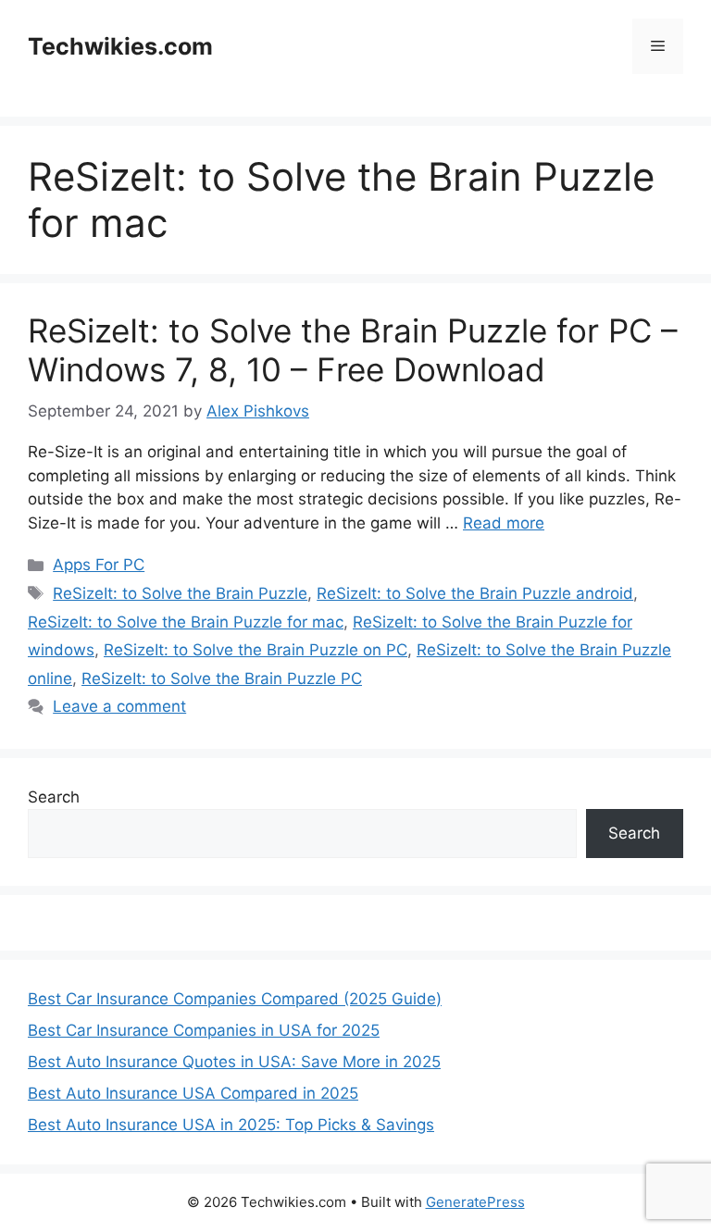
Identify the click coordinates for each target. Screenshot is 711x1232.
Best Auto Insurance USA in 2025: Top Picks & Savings (231, 1124)
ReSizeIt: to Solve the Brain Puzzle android (475, 593)
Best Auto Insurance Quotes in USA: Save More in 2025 (234, 1061)
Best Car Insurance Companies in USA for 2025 (204, 1030)
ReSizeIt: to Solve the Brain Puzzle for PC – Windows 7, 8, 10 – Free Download (353, 350)
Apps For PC (98, 564)
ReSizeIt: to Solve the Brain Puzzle (180, 593)
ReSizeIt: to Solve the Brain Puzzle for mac (185, 622)
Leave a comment (119, 706)
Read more (503, 523)
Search (54, 797)
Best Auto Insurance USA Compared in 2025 (193, 1093)
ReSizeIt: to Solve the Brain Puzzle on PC (255, 650)
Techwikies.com (120, 46)
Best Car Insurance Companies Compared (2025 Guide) (235, 998)
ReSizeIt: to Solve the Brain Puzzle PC (221, 678)
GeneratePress (475, 1202)
